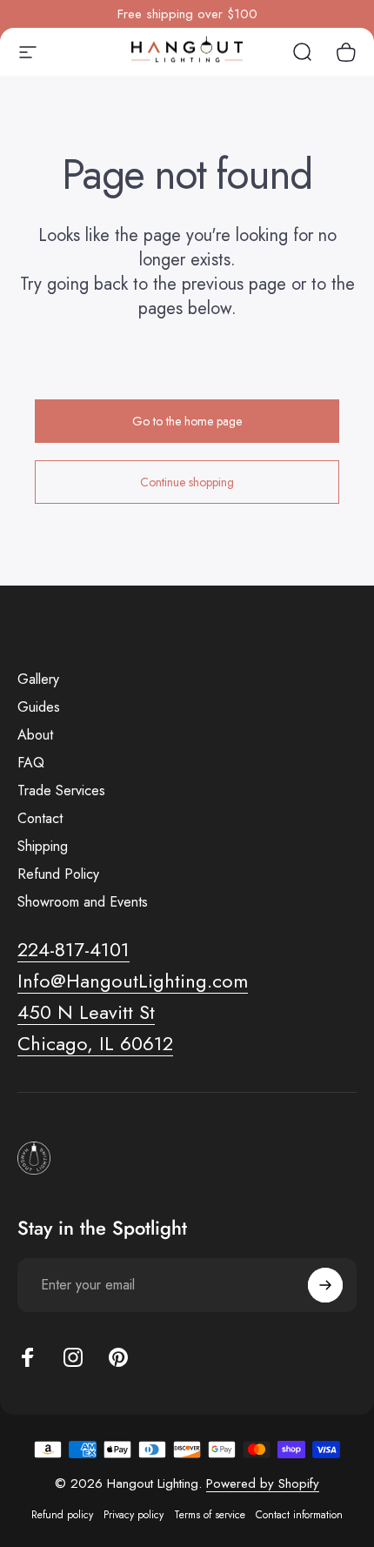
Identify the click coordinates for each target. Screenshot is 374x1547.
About (35, 735)
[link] (86, 1013)
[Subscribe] (325, 1285)
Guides (38, 707)
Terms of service (209, 1515)
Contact (40, 818)
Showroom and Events (82, 902)
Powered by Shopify (262, 1483)
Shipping (42, 846)
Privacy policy (134, 1515)
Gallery (38, 679)
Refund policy (62, 1515)
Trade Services (61, 791)
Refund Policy (58, 874)
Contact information (299, 1515)
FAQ (30, 763)
